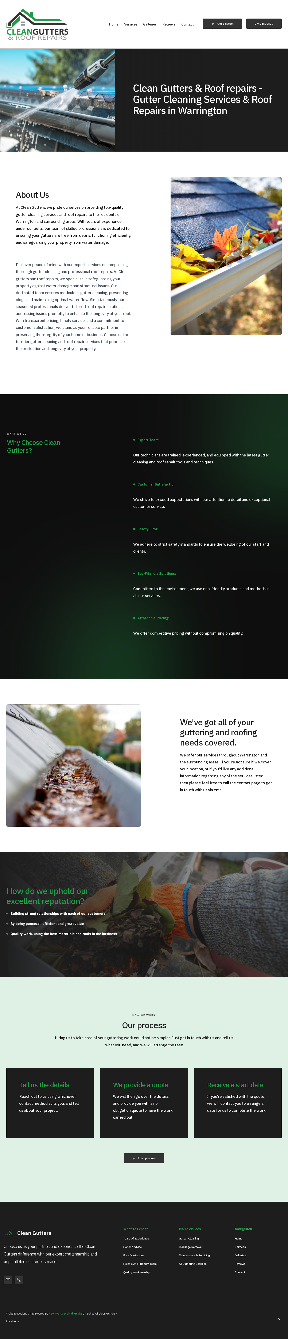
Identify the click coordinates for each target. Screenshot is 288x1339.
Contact (187, 24)
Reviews (169, 24)
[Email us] (8, 1280)
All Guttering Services (193, 1264)
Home (113, 24)
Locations (12, 1321)
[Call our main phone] (19, 1280)
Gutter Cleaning (189, 1238)
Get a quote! (225, 24)
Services (130, 24)
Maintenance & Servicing (194, 1255)
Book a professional (206, 808)
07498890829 (264, 24)
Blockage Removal (190, 1247)
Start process (147, 1158)
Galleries (150, 24)
